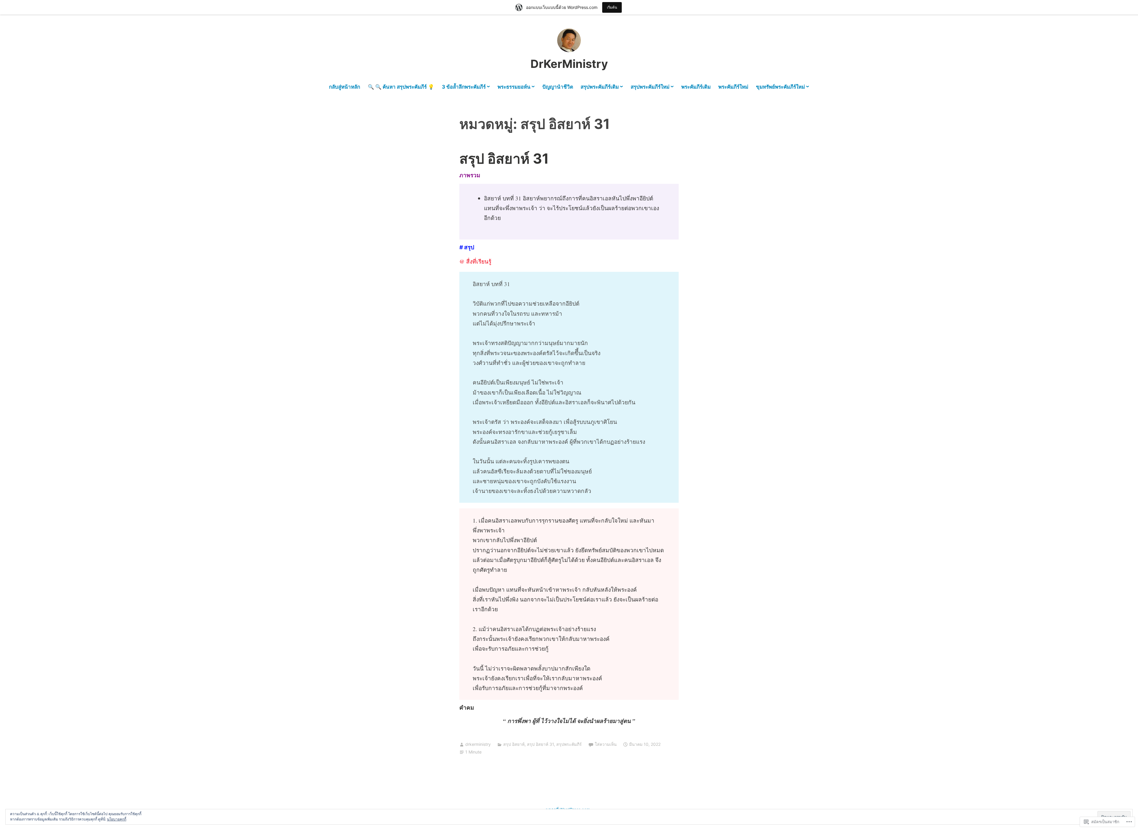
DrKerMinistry (569, 64)
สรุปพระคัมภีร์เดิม (600, 87)
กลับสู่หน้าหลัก (344, 87)
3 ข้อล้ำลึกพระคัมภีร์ (464, 87)
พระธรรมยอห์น (514, 87)
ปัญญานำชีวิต (557, 87)
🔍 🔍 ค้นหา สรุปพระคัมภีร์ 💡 (401, 87)
